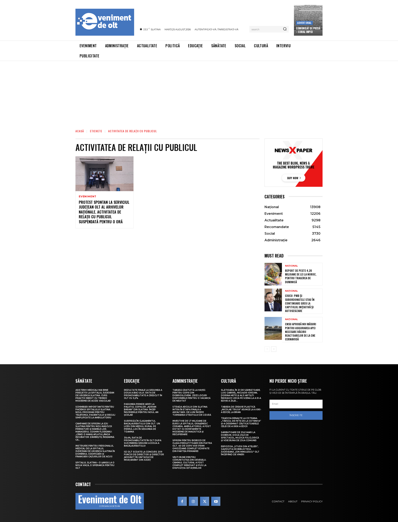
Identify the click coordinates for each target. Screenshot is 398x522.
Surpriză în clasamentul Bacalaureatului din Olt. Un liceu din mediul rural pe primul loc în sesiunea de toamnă (142, 426)
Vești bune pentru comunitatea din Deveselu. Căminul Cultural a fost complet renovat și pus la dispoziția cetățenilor (189, 462)
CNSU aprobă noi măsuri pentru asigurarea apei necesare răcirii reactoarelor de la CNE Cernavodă (300, 331)
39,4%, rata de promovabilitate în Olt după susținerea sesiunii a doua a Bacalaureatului (142, 441)
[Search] (285, 29)
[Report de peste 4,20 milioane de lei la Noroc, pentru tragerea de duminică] (273, 274)
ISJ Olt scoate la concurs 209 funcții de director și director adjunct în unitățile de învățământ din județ (144, 455)
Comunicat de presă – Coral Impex (308, 30)
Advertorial (304, 22)
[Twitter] (204, 501)
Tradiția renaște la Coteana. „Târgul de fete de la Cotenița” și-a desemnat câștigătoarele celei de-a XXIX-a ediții (241, 422)
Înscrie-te (296, 415)
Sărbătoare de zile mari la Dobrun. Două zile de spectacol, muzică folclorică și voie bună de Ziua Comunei (240, 436)
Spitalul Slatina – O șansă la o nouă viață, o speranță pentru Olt (94, 465)
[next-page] (273, 349)
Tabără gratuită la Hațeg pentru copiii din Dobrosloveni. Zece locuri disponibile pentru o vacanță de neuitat (191, 395)
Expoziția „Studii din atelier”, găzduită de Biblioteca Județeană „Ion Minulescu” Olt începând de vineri (240, 450)
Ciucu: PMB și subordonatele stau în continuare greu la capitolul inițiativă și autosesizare (299, 303)
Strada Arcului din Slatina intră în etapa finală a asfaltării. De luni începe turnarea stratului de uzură (191, 410)
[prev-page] (267, 349)
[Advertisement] (199, 92)
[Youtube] (215, 501)
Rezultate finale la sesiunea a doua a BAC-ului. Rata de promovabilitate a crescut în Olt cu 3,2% (143, 394)
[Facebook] (182, 501)
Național (291, 266)
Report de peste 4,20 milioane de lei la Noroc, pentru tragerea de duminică (300, 276)
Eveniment (87, 196)
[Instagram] (193, 501)
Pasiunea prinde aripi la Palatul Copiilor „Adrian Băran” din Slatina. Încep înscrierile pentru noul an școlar (141, 409)
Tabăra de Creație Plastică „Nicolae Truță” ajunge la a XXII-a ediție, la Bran (241, 409)
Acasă (79, 131)
